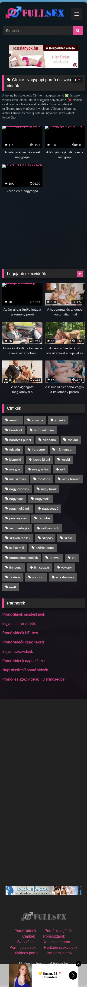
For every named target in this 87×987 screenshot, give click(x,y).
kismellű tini (41, 459)
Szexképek (26, 942)
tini (74, 557)
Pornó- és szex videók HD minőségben (34, 679)
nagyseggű (50, 508)
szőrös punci (45, 548)
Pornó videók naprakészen (24, 661)
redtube (44, 518)
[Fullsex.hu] (35, 13)
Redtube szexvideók (60, 947)
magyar (14, 469)
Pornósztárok (54, 936)
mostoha (44, 479)
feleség (14, 449)
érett (12, 587)
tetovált (55, 557)
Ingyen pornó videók (19, 624)
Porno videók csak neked (23, 642)
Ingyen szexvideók (17, 651)
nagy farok (49, 489)
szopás (47, 538)
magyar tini (40, 469)
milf (62, 469)
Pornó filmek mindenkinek (23, 614)
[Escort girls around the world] (43, 894)
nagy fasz (16, 499)
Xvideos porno (27, 953)
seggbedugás (19, 528)
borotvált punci (20, 440)
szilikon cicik (50, 528)
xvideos (14, 577)
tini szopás (42, 567)
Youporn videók (60, 953)
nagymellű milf (19, 508)
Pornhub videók (22, 947)
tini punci (15, 567)
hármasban (65, 449)
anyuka (60, 420)
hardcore (38, 449)
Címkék (28, 936)
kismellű (15, 459)
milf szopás (17, 479)
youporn (38, 577)
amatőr (14, 420)
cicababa (49, 440)
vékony (66, 567)
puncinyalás (18, 518)
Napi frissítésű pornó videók (25, 670)
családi (73, 440)
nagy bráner (71, 479)
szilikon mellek (19, 538)
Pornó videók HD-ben (20, 633)
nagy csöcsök (19, 489)
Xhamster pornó (57, 942)
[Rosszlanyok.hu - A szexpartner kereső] (43, 67)
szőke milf (16, 548)
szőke (68, 538)
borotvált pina (44, 430)
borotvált (15, 430)
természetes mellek (23, 557)
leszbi (65, 459)
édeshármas (65, 577)
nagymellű (42, 499)
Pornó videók (25, 931)
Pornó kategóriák (59, 931)
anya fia (37, 420)
